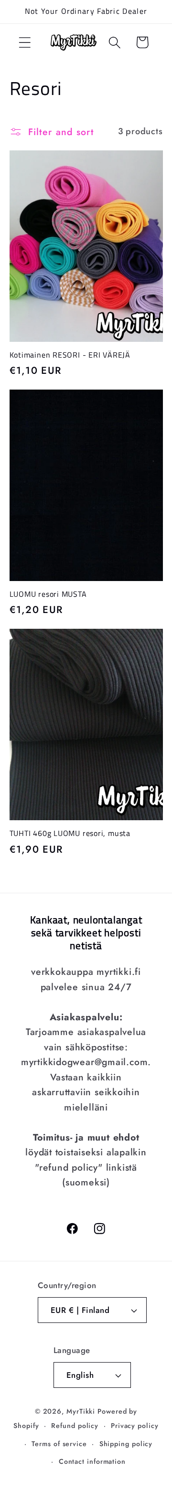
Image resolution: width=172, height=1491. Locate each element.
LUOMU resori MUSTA (48, 594)
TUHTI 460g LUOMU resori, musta (70, 833)
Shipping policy (126, 1444)
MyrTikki (80, 1411)
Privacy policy (135, 1425)
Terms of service (59, 1444)
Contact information (92, 1461)
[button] (24, 42)
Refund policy (74, 1425)
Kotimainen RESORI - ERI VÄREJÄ (70, 355)
